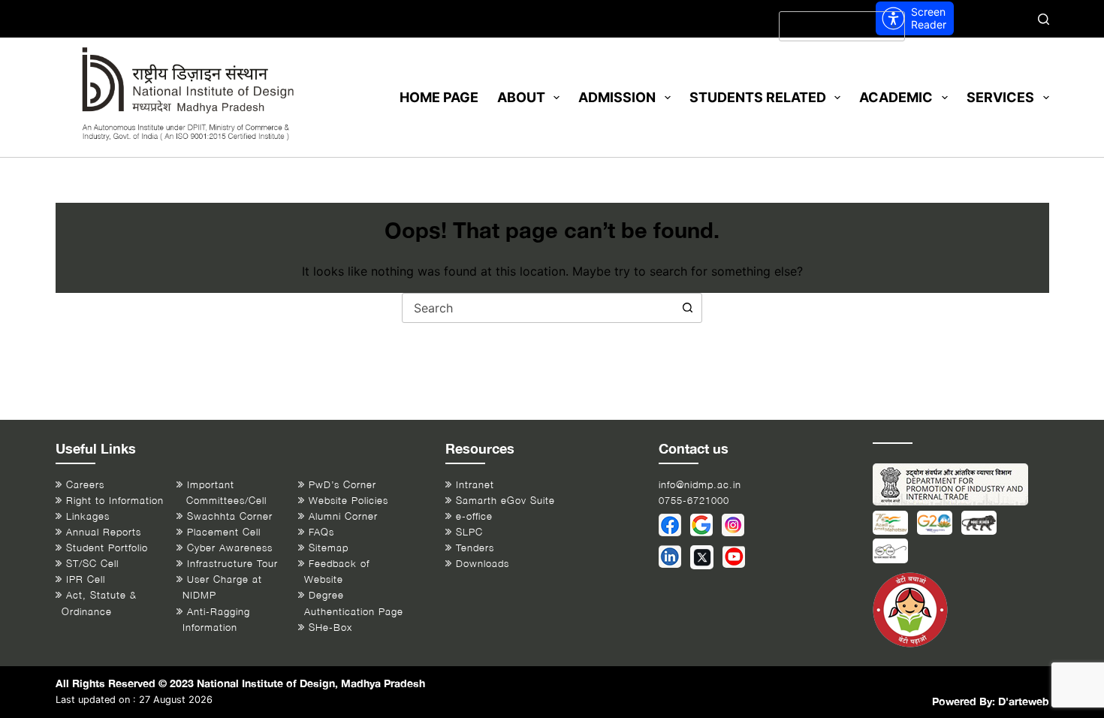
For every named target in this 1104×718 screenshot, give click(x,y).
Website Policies (348, 500)
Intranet (475, 484)
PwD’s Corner (342, 484)
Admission (617, 97)
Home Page (439, 97)
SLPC (469, 532)
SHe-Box (330, 627)
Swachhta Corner (230, 516)
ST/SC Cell (92, 563)
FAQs (321, 532)
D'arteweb (1023, 701)
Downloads (482, 563)
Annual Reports (103, 532)
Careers (85, 484)
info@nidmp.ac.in (700, 484)
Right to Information (115, 500)
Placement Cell (224, 532)
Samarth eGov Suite (505, 500)
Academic (896, 97)
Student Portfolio (107, 548)
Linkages (88, 516)
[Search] (1043, 19)
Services (1000, 97)
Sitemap (328, 548)
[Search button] (687, 308)
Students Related (757, 97)
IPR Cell (85, 579)
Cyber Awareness (230, 548)
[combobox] (538, 308)
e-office (474, 516)
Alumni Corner (343, 516)
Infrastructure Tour (232, 563)
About (521, 97)
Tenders (475, 548)
